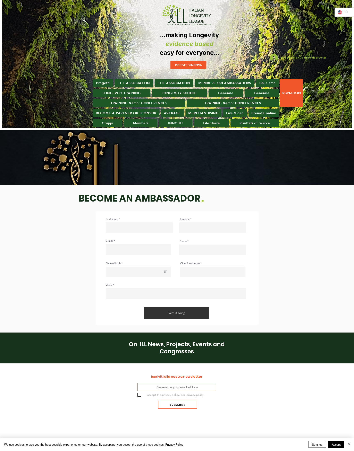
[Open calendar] (165, 271)
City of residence (190, 263)
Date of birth (115, 263)
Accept (336, 444)
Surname (184, 219)
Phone (183, 241)
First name (112, 219)
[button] (172, 113)
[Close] (349, 444)
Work (109, 285)
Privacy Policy (174, 444)
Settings (317, 444)
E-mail (109, 240)
